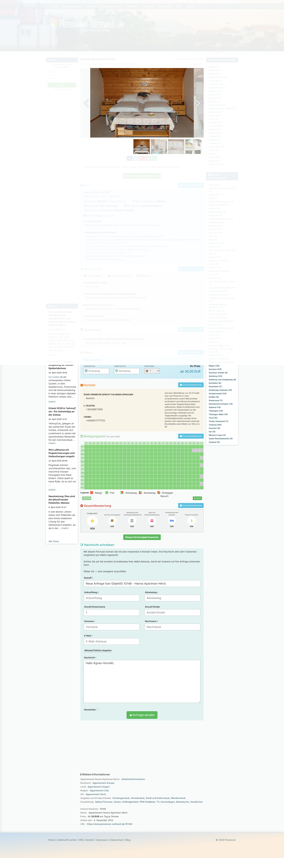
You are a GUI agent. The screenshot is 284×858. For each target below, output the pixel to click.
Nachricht (89, 657)
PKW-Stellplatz (147, 801)
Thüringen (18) (216, 411)
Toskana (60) (215, 424)
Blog (128, 839)
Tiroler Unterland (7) (218, 421)
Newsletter (90, 709)
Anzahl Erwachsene (94, 606)
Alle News (53, 541)
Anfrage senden (143, 715)
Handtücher (196, 801)
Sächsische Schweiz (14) (221, 404)
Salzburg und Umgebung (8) (222, 379)
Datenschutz (117, 839)
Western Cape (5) (217, 435)
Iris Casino (53, 377)
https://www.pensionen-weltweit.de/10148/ (109, 824)
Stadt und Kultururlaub (158, 798)
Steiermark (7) (216, 400)
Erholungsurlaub (121, 798)
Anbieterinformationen (133, 779)
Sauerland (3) (215, 386)
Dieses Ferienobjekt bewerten (142, 537)
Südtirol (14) (215, 407)
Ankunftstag (91, 592)
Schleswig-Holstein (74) (220, 390)
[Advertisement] (142, 747)
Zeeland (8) (214, 442)
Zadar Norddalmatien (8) (221, 438)
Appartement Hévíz (96, 794)
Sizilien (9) (214, 397)
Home (51, 839)
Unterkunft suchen (67, 839)
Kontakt (90, 839)
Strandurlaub (137, 798)
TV (157, 801)
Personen (149, 366)
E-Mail (88, 635)
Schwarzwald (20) (217, 393)
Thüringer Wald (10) (218, 414)
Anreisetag (89, 366)
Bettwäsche (182, 801)
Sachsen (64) (215, 369)
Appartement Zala (99, 790)
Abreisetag (120, 366)
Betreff (88, 577)
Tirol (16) (213, 418)
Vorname (89, 621)
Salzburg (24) (215, 376)
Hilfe (81, 839)
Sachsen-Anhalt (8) (218, 372)
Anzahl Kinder (152, 606)
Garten (117, 801)
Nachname (151, 621)
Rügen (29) (214, 365)
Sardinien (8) (215, 383)
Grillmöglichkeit (130, 801)
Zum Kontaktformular (192, 385)
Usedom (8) (214, 428)
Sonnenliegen (168, 801)
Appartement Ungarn (99, 786)
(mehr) (52, 401)
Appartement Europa (103, 783)
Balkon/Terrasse (103, 801)
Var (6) (212, 431)
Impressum (102, 839)
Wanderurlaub (178, 798)
